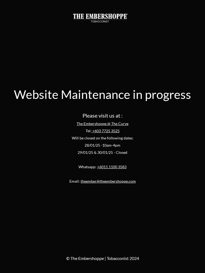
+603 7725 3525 (106, 131)
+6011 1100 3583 (112, 166)
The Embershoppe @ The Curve (102, 123)
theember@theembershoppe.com (108, 181)
